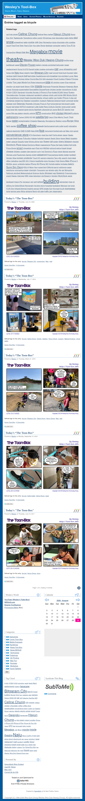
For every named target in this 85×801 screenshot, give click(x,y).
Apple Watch (65, 138)
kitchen (46, 148)
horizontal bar (55, 103)
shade (46, 188)
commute (69, 100)
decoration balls (62, 38)
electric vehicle (29, 113)
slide (47, 82)
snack (8, 176)
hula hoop (10, 109)
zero (27, 753)
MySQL (9, 164)
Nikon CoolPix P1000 (29, 736)
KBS (26, 176)
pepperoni (42, 154)
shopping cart (70, 69)
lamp (46, 161)
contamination (24, 121)
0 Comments (20, 265)
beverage (24, 686)
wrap (71, 60)
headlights (39, 161)
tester (26, 170)
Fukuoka (27, 138)
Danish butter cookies (37, 69)
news (31, 176)
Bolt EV (61, 109)
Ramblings (14, 644)
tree (70, 181)
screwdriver (18, 42)
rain (31, 182)
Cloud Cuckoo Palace (62, 79)
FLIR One (10, 188)
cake (29, 695)
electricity (16, 131)
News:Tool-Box (16, 647)
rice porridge (63, 76)
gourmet (72, 151)
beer (32, 72)
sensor (36, 188)
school (40, 181)
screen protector (24, 157)
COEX (14, 92)
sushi (66, 126)
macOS (22, 161)
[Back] (47, 600)
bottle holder (64, 154)
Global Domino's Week (31, 145)
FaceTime (15, 45)
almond (53, 148)
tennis (31, 109)
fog (46, 117)
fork (70, 145)
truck (62, 188)
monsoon (26, 182)
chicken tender (55, 89)
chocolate (14, 705)
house (8, 106)
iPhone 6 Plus (45, 92)
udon (56, 170)
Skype (42, 45)
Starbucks (8, 747)
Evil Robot (31, 82)
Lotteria (75, 113)
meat (60, 151)
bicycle (24, 261)
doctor (42, 173)
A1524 (9, 92)
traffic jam (48, 191)
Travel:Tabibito (15, 668)
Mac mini (69, 131)
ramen (26, 739)
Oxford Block (19, 185)
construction (46, 113)
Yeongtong (27, 38)
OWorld (50, 167)
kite (44, 79)
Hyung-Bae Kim (36, 79)
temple (51, 170)
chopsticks (27, 148)
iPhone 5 (74, 161)
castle (72, 103)
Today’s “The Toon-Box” (20, 198)
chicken (60, 113)
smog (64, 121)
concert (56, 73)
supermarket (24, 89)
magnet (21, 109)
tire (12, 113)
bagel (64, 148)
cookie (31, 42)
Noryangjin (29, 185)
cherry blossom (65, 141)
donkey (55, 176)
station (58, 164)
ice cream (20, 720)
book (22, 86)
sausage (49, 79)
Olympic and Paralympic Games (19, 155)
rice (42, 151)
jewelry (27, 73)
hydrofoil (40, 138)
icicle (73, 185)
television (37, 176)
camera (43, 158)
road (50, 72)
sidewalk (40, 126)
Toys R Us (70, 45)
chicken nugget (20, 151)
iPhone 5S (35, 164)
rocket (40, 167)
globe (33, 76)
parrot (56, 167)
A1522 (74, 89)
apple (70, 176)
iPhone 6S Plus (29, 723)
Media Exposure (16, 642)
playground (40, 82)
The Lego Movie (20, 82)
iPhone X (66, 98)
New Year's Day (26, 45)
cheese (9, 151)
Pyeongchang (52, 155)
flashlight (38, 109)
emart (20, 148)
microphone (66, 89)
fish (16, 109)
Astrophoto (14, 637)
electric (68, 109)
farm (8, 126)
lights (71, 38)
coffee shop (26, 125)
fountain (70, 73)
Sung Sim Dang (14, 167)
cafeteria (25, 695)
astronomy (12, 117)
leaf (13, 106)
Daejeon (27, 100)
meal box (45, 135)
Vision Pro (18, 182)
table (26, 42)
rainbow (9, 76)
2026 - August (62, 600)
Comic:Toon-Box (9, 265)
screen (72, 154)
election (11, 711)
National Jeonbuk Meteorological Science (22, 173)
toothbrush (10, 65)
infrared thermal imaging (23, 188)
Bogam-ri (47, 176)
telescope (7, 750)
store (42, 185)
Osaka (70, 135)
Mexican (64, 185)
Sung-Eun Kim (30, 747)
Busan (20, 138)
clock (70, 158)
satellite (40, 117)
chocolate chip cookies (66, 42)
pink (48, 76)
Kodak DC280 (57, 92)
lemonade (19, 726)
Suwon (71, 92)
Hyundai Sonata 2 (33, 92)
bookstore (56, 185)
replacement (11, 69)
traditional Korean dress (20, 79)
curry (39, 151)
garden (13, 126)
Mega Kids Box (22, 52)
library (27, 86)
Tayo (56, 158)
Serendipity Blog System (14, 764)
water (15, 120)
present (18, 100)
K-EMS (28, 131)
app (33, 148)
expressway (70, 188)
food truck (63, 73)
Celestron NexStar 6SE (30, 698)
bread (69, 148)
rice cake (36, 45)
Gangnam (21, 92)
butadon (74, 138)
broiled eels (58, 131)
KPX (38, 113)
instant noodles (30, 720)
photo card (53, 95)
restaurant (30, 95)
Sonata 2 (51, 161)
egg (54, 173)
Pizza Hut (55, 145)
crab (28, 151)
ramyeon (32, 739)
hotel (26, 141)
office (8, 161)
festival (40, 34)
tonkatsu (64, 164)
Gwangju (21, 103)
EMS (23, 131)
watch (31, 750)
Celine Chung (27, 34)
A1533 (16, 683)
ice (69, 185)
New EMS (35, 131)
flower (46, 141)
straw (17, 106)
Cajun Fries (53, 117)
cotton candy (37, 38)
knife (74, 145)
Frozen (32, 64)
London (28, 726)
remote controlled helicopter (53, 65)
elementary (64, 182)
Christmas (10, 100)
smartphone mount (17, 97)
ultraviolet (46, 109)
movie (38, 86)
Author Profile (35, 17)
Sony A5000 (29, 745)
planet (11, 739)
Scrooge (15, 89)
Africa (23, 191)
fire (60, 170)
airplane (29, 191)
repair (66, 65)
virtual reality (48, 97)
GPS (41, 188)
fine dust (56, 188)
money (9, 89)
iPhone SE (43, 164)
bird (44, 167)
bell (50, 135)
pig (42, 176)
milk (36, 42)
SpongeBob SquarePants (39, 89)
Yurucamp (41, 170)
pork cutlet (59, 126)
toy (22, 100)
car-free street (12, 34)
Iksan (22, 73)
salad (17, 65)
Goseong (60, 173)
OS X (27, 161)
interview (20, 176)
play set (73, 97)
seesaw (9, 103)
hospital (48, 185)
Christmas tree (49, 37)
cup (55, 98)
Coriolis (51, 164)
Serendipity (37, 791)
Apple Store (55, 138)
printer (60, 95)
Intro (26, 17)
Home (20, 17)
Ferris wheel (57, 135)
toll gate (41, 191)
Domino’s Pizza (51, 151)
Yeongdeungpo (12, 95)
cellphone (63, 167)
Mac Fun (13, 660)
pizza (54, 42)
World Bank (62, 176)
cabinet (9, 131)
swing (63, 45)
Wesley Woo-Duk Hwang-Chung (43, 60)
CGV (32, 86)
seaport (47, 138)
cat (51, 141)
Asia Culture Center (52, 106)
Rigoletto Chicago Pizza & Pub (38, 103)
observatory (57, 191)
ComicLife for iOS (11, 772)
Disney (24, 64)
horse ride (10, 73)
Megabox (39, 51)
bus (41, 130)
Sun (50, 188)
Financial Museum (58, 86)
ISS (33, 117)
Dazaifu (21, 141)
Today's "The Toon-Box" (20, 510)
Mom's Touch (63, 117)
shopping (7, 744)
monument (49, 131)
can (46, 170)
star (34, 744)
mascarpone (45, 145)
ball (25, 75)
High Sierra (60, 161)
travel (63, 100)
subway (45, 95)
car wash (16, 86)
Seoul (65, 92)
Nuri (36, 167)
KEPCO (23, 106)
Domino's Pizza (13, 144)
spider (55, 141)
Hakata (34, 138)
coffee (20, 706)
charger (75, 141)
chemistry (33, 170)
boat (15, 138)
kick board (66, 103)
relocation (73, 126)
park (15, 75)
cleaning (50, 158)
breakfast (54, 76)
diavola (65, 151)
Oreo (41, 42)
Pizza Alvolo (11, 148)
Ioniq (8, 191)
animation (50, 69)
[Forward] (78, 600)
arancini (33, 151)
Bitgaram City (41, 72)
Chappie (33, 121)
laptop (27, 164)
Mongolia (68, 170)
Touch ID (36, 158)
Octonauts (47, 86)
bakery (71, 163)
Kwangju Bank (72, 86)
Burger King (73, 120)
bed (29, 76)
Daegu (14, 176)
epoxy (15, 164)
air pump (53, 109)
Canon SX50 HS (25, 117)
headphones (41, 76)
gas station (18, 113)
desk (74, 158)
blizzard (68, 113)
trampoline (10, 52)
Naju (17, 72)
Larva (61, 69)
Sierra (32, 161)
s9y (59, 158)
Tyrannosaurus (70, 173)
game (26, 109)
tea (37, 747)
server (75, 131)
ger (63, 170)
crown (62, 82)
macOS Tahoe (10, 767)
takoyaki (9, 138)
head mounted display (33, 98)
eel (64, 131)
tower (8, 141)
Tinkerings (14, 655)
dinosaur (48, 173)
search (64, 158)
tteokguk (49, 45)
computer (57, 45)
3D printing (55, 82)
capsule (14, 141)
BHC (54, 113)
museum (43, 100)
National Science (54, 100)
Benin (35, 191)
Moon (31, 167)
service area (15, 191)
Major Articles (49, 17)
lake (75, 72)
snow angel (66, 106)
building (51, 180)
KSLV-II (26, 167)
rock (14, 103)
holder (59, 98)
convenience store (17, 135)
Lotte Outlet (39, 106)
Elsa (67, 82)
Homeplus (47, 42)
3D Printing (14, 658)
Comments (52, 693)
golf (35, 181)
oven (34, 154)
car (56, 69)
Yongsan (22, 95)
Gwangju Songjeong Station (49, 120)
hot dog (37, 185)
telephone (10, 170)
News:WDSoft (15, 650)
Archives (60, 17)
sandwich (38, 95)
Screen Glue (11, 158)
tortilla (66, 60)
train (41, 141)
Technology (14, 652)
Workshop (14, 666)
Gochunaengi (49, 126)
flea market (48, 34)
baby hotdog (64, 145)
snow (10, 42)
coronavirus (19, 170)
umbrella (21, 164)
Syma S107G (23, 69)
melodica (14, 161)
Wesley (13, 202)
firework (20, 76)
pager (69, 167)
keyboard (10, 182)
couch (8, 45)
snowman (30, 106)
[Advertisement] (62, 642)
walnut (59, 148)
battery (39, 65)
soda (22, 744)
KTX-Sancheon (35, 135)
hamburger (24, 715)
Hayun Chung (61, 34)
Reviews (13, 663)
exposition (35, 100)
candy (73, 106)
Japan (65, 135)
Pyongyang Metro (11, 607)
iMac (67, 160)
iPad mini (39, 148)
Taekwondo (18, 38)
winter (76, 100)
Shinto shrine (34, 141)
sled (76, 37)
